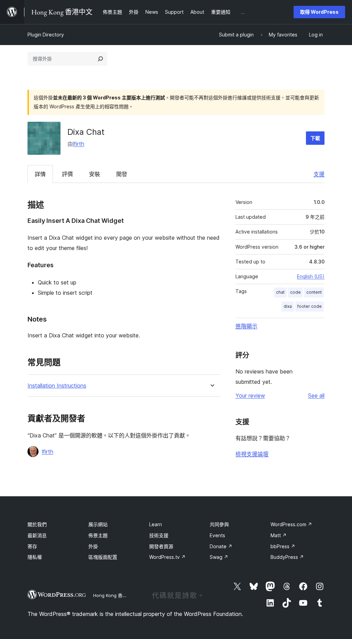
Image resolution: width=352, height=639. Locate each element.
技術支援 (158, 535)
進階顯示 (246, 326)
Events (217, 535)
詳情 (40, 174)
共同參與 (219, 524)
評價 (67, 174)
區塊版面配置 (102, 557)
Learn (155, 524)
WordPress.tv (167, 557)
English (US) (310, 276)
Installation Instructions (57, 385)
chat (280, 292)
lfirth (78, 143)
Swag (219, 557)
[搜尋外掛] (100, 59)
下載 (315, 138)
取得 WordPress (319, 12)
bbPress (283, 546)
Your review (250, 395)
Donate (221, 546)
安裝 (94, 174)
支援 (319, 174)
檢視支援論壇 (251, 454)
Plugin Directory (46, 34)
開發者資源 (161, 546)
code (295, 292)
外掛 (93, 546)
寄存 (32, 546)
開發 (121, 174)
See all (316, 395)
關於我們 (37, 524)
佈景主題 (98, 535)
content (314, 292)
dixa (288, 306)
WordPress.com (291, 524)
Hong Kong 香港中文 (114, 595)
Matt (279, 535)
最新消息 (37, 535)
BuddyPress (287, 557)
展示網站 (98, 524)
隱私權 (35, 557)
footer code (309, 306)
